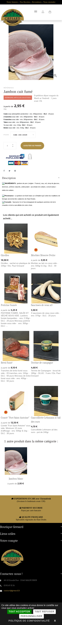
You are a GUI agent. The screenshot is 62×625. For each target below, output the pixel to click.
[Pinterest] (15, 171)
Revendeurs (36, 2)
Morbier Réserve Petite (43, 255)
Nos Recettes (25, 2)
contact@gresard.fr (12, 590)
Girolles (5, 255)
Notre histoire (12, 2)
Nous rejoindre (49, 2)
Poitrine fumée (9, 305)
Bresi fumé (6, 362)
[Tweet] (9, 171)
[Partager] (4, 171)
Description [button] (9, 177)
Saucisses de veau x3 (41, 305)
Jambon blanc (16, 478)
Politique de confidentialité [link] (29, 620)
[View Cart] (50, 12)
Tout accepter (19, 611)
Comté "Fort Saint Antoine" (15, 417)
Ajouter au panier (32, 146)
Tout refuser (44, 611)
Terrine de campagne (42, 362)
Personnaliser (31, 616)
